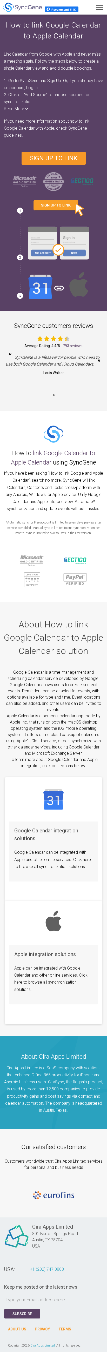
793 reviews (73, 346)
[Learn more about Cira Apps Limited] (16, 1247)
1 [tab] (53, 398)
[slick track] (53, 1195)
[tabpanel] (53, 369)
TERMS (64, 1329)
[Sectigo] (82, 180)
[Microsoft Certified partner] (25, 180)
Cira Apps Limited (42, 1345)
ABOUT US (17, 1329)
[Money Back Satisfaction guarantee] (53, 180)
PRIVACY (42, 1329)
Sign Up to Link (53, 158)
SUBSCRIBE (22, 1314)
